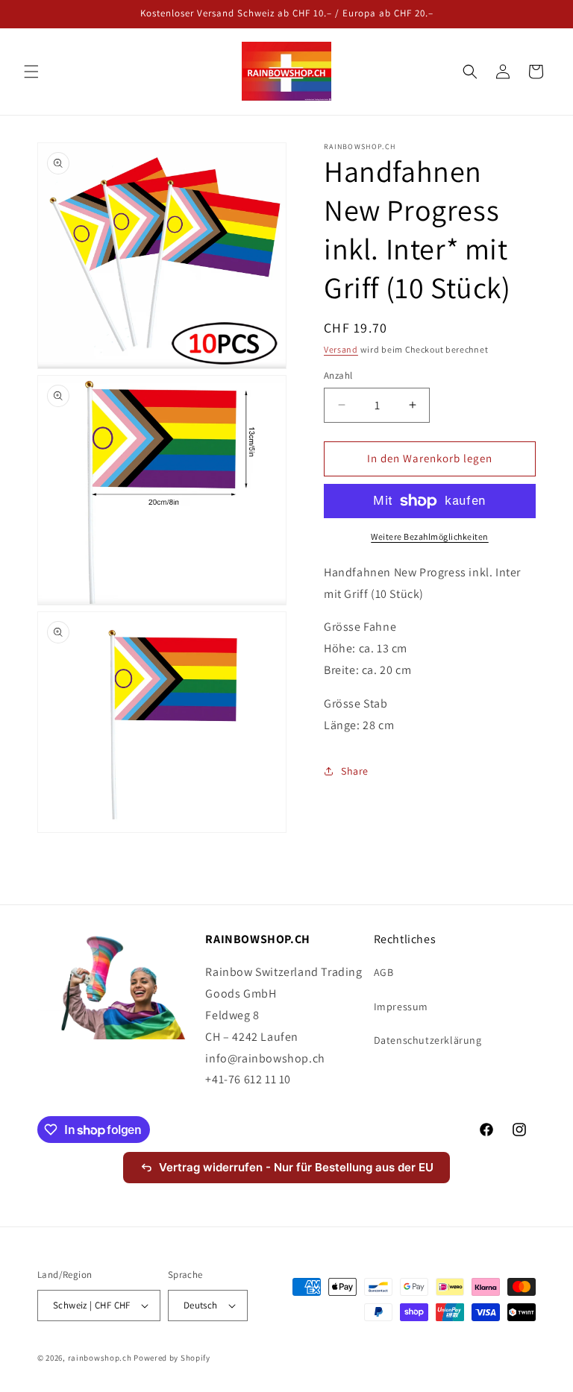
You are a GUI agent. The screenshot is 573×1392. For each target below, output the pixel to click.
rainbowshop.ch (100, 1357)
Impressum (401, 1006)
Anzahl (338, 375)
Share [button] (355, 771)
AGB (384, 972)
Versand (341, 349)
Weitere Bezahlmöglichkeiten (430, 536)
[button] (31, 71)
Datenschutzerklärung (428, 1040)
